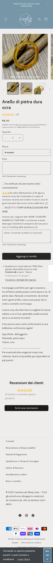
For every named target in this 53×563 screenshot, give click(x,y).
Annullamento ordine (16, 474)
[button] (6, 19)
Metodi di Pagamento (16, 454)
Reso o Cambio (13, 481)
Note (4, 159)
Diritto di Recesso (15, 468)
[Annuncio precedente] (5, 5)
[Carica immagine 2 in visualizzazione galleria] (26, 88)
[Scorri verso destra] (50, 89)
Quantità (6, 132)
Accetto (47, 555)
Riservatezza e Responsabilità (20, 448)
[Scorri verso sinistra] (3, 89)
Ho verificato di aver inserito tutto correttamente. (21, 185)
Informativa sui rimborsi (31, 543)
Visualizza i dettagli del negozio (20, 279)
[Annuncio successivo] (47, 5)
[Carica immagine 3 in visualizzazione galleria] (40, 88)
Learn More (24, 559)
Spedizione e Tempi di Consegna (22, 461)
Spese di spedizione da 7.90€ (26, 125)
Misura (5, 146)
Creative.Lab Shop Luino (25, 539)
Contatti (10, 441)
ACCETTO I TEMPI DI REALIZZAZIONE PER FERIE (25, 209)
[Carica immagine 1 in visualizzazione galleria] (13, 88)
